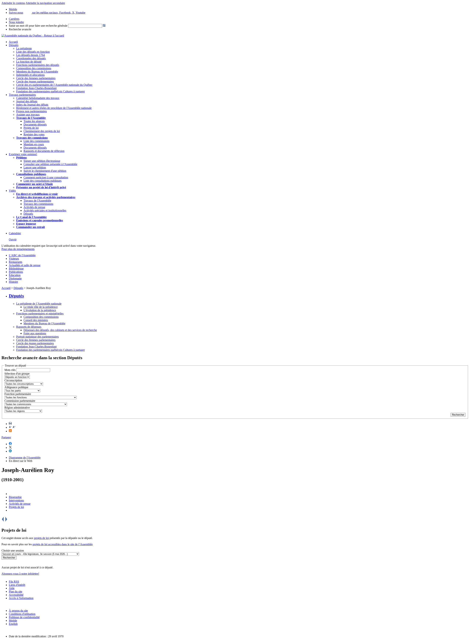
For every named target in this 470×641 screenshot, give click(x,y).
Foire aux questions (35, 333)
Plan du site (15, 591)
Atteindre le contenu (13, 3)
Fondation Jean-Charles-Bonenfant (36, 88)
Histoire (13, 281)
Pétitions (21, 157)
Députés (13, 45)
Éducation (15, 275)
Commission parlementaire (19, 400)
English (13, 623)
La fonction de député (28, 61)
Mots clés (9, 369)
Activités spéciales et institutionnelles (45, 210)
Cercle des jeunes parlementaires (35, 81)
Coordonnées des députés (31, 58)
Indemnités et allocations (30, 74)
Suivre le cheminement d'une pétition (45, 170)
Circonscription (13, 380)
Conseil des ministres (36, 320)
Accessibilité (16, 594)
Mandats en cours (34, 144)
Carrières (14, 18)
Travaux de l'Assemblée (31, 117)
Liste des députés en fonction (33, 51)
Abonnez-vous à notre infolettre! (20, 573)
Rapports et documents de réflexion (44, 150)
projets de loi (41, 538)
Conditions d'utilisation (22, 613)
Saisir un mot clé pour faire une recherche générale (38, 25)
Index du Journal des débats (32, 104)
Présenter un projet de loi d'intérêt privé (41, 187)
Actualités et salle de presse (24, 265)
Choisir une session (12, 550)
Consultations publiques (31, 174)
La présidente (24, 48)
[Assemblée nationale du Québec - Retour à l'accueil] (32, 35)
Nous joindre (16, 22)
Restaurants (15, 261)
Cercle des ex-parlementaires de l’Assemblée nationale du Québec (54, 84)
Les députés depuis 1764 (30, 55)
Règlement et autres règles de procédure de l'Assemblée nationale (54, 107)
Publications (16, 271)
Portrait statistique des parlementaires (37, 336)
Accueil (13, 41)
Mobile (13, 620)
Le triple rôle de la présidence (41, 306)
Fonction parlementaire (17, 394)
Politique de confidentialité (24, 617)
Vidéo (12, 190)
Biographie (15, 497)
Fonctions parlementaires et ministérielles (40, 313)
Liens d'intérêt (17, 584)
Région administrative (17, 407)
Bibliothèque (16, 268)
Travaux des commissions (32, 137)
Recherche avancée (20, 29)
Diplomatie (15, 278)
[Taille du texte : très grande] (13, 427)
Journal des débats (26, 101)
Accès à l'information (21, 598)
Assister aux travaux (28, 114)
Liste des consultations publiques (43, 180)
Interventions (16, 500)
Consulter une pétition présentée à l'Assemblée (50, 164)
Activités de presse (34, 207)
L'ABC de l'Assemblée (22, 255)
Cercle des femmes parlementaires (35, 78)
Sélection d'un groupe (17, 373)
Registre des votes (34, 134)
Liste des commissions (36, 141)
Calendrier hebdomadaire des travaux (37, 98)
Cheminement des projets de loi (42, 131)
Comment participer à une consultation (46, 177)
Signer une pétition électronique (42, 160)
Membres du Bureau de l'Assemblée (37, 71)
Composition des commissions (33, 68)
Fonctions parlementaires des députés (37, 65)
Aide (12, 588)
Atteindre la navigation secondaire (45, 3)
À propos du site (18, 610)
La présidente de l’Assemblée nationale (39, 303)
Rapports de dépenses (28, 326)
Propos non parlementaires (31, 111)
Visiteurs (14, 258)
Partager (6, 437)
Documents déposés (35, 124)
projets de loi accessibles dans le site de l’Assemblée (62, 544)
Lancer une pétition (35, 167)
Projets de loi (31, 127)
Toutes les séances (34, 121)
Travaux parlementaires (22, 94)
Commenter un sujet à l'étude (34, 184)
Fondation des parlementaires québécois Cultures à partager (50, 91)
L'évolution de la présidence (40, 310)
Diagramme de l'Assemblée (25, 457)
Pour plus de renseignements (18, 249)
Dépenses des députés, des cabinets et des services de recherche (60, 330)
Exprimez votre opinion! (23, 154)
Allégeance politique (16, 387)
